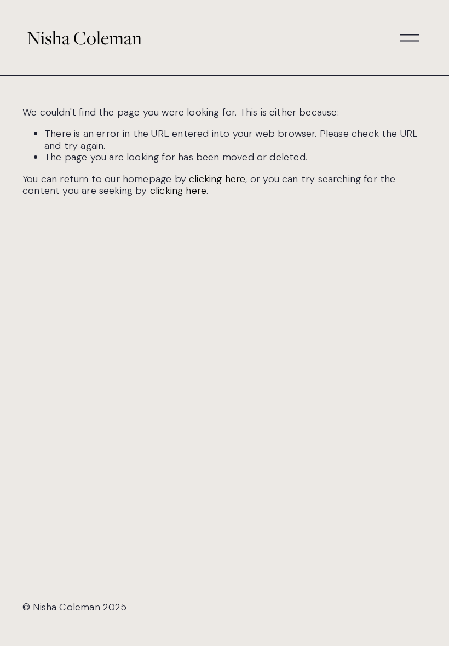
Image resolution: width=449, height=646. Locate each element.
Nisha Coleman (84, 37)
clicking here (217, 179)
